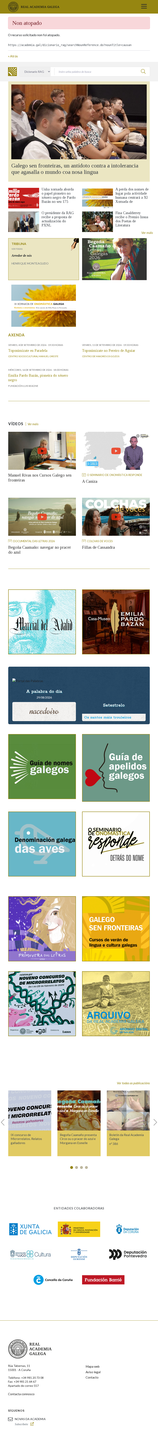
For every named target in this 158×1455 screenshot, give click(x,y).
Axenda (16, 335)
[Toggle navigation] (144, 7)
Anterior (4, 1122)
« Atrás (13, 56)
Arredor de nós (22, 255)
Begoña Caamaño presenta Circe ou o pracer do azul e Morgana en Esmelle (78, 1139)
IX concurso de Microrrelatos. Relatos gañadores (26, 1139)
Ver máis (147, 232)
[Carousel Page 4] (86, 1167)
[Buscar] (143, 71)
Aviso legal (93, 1372)
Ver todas (17, 249)
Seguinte (153, 1122)
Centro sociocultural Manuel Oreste (33, 356)
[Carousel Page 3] (81, 1167)
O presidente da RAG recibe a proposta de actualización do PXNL (58, 219)
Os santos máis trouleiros (107, 717)
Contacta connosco (21, 1394)
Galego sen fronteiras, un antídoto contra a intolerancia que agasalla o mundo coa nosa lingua (74, 168)
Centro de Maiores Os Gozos (100, 356)
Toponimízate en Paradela (27, 351)
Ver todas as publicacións (133, 1083)
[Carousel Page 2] (76, 1167)
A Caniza (89, 481)
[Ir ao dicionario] (12, 71)
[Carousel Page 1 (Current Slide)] (71, 1167)
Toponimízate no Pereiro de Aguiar (108, 351)
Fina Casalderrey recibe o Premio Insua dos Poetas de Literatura (131, 219)
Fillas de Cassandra (98, 547)
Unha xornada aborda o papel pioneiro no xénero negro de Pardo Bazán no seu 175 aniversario (59, 197)
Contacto (92, 1377)
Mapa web (93, 1366)
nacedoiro (44, 711)
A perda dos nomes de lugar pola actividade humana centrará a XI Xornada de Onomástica (132, 197)
